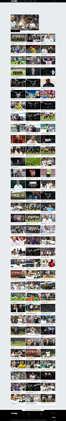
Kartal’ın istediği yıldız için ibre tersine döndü (32, 122)
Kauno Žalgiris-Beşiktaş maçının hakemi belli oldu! (31, 201)
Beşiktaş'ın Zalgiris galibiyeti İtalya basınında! (32, 370)
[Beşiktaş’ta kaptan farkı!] (48, 60)
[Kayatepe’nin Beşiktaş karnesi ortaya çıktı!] (48, 173)
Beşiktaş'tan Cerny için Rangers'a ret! (32, 335)
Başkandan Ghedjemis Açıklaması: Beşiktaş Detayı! (32, 99)
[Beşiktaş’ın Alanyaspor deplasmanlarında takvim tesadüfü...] (18, 195)
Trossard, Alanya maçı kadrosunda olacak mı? (17, 325)
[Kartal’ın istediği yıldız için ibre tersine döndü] (33, 117)
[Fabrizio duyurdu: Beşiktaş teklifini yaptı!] (33, 105)
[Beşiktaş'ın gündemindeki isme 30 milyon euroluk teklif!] (33, 387)
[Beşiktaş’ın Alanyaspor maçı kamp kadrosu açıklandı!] (18, 162)
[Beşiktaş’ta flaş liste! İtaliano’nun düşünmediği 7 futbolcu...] (33, 150)
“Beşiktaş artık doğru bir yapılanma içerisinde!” (32, 347)
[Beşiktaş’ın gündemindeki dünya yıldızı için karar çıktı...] (48, 105)
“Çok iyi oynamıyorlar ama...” (46, 245)
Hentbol (35, 1)
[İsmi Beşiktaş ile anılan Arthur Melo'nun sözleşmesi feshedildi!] (18, 364)
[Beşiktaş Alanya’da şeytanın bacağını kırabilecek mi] (18, 38)
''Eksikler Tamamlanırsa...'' (45, 391)
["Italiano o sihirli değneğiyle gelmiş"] (18, 330)
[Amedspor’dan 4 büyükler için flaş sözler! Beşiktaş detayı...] (18, 252)
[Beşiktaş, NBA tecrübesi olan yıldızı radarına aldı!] (33, 173)
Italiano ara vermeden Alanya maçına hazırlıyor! (32, 325)
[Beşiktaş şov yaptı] (33, 207)
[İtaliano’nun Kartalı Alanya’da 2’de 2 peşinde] (33, 218)
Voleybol (30, 1)
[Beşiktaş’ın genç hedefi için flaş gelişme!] (18, 83)
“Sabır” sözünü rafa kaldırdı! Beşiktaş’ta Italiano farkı (48, 43)
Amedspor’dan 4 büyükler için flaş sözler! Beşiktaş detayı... (17, 257)
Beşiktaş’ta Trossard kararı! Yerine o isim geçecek (32, 268)
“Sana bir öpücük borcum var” (16, 234)
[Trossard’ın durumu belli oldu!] (33, 162)
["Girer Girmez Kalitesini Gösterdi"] (48, 274)
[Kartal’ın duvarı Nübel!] (18, 49)
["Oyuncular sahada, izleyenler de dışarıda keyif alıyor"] (48, 297)
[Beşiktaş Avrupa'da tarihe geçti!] (18, 285)
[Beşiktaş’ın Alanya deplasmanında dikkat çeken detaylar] (18, 71)
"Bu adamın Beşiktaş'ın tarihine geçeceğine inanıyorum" (31, 358)
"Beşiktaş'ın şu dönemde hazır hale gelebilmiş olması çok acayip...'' (32, 280)
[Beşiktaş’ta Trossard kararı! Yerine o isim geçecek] (33, 263)
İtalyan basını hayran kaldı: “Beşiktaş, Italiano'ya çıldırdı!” (17, 280)
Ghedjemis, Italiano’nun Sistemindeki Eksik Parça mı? (17, 111)
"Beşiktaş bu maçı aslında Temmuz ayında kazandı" (17, 302)
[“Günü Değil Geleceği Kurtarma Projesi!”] (48, 342)
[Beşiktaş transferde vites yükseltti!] (33, 49)
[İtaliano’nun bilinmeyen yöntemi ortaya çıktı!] (18, 240)
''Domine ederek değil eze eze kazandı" (47, 290)
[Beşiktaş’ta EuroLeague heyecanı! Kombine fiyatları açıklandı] (33, 184)
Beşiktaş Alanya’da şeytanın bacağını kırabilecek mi (17, 43)
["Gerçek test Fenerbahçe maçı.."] (18, 139)
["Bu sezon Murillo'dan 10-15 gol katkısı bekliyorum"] (33, 285)
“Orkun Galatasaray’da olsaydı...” (17, 211)
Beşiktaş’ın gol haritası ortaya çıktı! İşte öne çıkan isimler (33, 235)
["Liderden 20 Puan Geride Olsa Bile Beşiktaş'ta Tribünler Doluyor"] (48, 308)
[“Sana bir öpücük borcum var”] (18, 229)
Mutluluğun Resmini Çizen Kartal (46, 403)
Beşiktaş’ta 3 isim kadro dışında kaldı (47, 155)
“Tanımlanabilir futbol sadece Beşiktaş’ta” (16, 66)
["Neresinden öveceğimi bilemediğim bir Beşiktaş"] (48, 364)
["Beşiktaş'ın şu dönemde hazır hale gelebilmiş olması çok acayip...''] (33, 274)
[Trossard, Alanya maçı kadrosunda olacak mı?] (18, 319)
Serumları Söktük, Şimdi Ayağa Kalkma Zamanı (18, 347)
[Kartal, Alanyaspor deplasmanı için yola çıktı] (18, 150)
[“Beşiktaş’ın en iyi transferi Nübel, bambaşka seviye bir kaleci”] (18, 387)
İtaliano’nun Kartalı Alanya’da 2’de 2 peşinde (32, 223)
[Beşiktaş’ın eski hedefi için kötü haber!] (33, 83)
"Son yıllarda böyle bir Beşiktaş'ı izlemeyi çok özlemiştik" (16, 358)
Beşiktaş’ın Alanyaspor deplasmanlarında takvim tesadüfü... (17, 201)
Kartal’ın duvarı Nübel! (15, 54)
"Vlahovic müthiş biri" (14, 380)
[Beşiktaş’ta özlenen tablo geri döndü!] (18, 263)
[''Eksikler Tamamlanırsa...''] (48, 387)
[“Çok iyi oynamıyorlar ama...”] (48, 240)
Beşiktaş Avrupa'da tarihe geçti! (16, 290)
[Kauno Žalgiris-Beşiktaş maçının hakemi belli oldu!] (33, 195)
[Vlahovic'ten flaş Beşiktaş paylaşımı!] (33, 375)
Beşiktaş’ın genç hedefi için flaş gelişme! (16, 88)
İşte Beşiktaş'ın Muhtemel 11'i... (46, 76)
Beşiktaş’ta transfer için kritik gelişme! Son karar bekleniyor (32, 43)
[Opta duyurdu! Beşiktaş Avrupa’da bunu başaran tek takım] (48, 252)
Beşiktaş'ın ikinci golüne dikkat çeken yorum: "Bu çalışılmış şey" (47, 358)
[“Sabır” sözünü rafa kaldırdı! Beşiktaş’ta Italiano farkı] (48, 38)
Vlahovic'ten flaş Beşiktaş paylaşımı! (32, 380)
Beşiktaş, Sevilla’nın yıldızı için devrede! (18, 99)
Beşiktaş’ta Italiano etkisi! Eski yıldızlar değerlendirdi (47, 223)
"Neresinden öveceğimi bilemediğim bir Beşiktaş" (47, 370)
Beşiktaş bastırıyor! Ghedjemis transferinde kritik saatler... (46, 144)
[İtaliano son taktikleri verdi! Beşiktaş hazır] (18, 173)
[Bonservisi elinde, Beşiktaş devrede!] (18, 218)
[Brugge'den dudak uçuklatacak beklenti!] (48, 83)
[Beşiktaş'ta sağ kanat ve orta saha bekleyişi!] (48, 330)
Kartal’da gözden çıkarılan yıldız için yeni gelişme (32, 257)
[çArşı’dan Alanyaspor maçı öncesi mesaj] (33, 60)
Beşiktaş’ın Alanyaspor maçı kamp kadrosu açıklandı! (17, 167)
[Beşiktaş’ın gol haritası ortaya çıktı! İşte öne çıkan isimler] (33, 229)
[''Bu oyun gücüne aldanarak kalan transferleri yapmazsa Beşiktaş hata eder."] (18, 308)
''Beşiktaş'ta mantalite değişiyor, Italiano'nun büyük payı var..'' (31, 403)
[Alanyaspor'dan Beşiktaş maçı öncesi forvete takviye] (33, 297)
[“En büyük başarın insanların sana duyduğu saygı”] (48, 49)
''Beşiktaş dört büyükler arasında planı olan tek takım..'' (17, 403)
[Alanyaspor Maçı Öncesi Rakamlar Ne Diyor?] (48, 162)
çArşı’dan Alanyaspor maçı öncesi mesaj (32, 66)
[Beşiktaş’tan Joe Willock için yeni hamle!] (48, 229)
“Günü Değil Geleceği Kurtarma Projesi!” (46, 347)
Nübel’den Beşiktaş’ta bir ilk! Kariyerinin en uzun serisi (32, 246)
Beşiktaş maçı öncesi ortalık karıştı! (47, 121)
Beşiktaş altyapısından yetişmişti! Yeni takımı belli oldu (47, 201)
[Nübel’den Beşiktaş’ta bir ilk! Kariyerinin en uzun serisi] (33, 240)
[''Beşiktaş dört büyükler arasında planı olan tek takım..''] (18, 398)
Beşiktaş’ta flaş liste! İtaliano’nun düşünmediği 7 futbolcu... (32, 156)
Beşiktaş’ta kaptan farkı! (45, 65)
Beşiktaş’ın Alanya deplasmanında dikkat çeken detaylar (17, 77)
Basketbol (25, 1)
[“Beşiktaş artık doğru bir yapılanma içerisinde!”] (33, 342)
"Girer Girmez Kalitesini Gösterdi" (46, 279)
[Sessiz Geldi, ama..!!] (18, 128)
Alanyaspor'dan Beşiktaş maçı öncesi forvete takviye (32, 302)
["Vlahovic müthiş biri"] (18, 375)
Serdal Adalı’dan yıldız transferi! (31, 76)
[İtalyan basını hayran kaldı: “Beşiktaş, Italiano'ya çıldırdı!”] (18, 274)
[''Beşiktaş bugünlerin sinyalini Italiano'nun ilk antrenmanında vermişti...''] (33, 308)
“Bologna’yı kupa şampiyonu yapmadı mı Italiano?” (17, 189)
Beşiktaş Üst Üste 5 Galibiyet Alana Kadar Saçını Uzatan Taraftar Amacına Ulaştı (47, 325)
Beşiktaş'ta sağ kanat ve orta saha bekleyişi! (47, 336)
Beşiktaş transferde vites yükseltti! (32, 54)
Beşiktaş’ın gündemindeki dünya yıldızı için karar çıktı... (47, 111)
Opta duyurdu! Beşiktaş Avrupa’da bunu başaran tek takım (47, 257)
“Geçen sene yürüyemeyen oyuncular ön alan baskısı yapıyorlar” (47, 133)
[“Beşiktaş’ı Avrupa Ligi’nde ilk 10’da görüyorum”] (48, 184)
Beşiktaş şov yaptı (29, 211)
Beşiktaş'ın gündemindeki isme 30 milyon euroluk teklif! (32, 392)
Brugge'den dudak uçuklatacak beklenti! (46, 88)
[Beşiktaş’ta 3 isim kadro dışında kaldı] (48, 150)
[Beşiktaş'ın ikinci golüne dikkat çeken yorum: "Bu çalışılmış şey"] (48, 353)
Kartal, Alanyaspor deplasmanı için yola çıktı (17, 156)
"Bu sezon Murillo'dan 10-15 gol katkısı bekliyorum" (32, 291)
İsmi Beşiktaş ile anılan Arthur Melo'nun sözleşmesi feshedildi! (17, 370)
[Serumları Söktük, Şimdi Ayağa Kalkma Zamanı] (18, 342)
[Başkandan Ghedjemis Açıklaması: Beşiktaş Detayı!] (33, 94)
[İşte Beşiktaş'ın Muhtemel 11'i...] (48, 71)
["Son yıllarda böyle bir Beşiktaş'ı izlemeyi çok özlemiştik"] (18, 353)
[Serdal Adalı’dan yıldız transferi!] (33, 71)
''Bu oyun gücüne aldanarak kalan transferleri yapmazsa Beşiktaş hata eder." (17, 313)
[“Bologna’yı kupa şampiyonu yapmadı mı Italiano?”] (18, 184)
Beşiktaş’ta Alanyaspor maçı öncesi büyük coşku (32, 133)
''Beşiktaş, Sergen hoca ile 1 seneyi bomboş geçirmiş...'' (47, 381)
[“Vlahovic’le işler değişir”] (18, 117)
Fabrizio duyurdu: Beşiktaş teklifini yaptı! (32, 111)
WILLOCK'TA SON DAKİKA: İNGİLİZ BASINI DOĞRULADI (47, 99)
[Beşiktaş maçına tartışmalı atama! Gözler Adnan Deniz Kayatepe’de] (48, 207)
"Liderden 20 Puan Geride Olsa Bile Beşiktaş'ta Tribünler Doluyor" (47, 313)
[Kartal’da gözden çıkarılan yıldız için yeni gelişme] (33, 252)
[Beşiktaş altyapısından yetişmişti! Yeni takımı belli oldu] (48, 195)
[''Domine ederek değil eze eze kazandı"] (48, 285)
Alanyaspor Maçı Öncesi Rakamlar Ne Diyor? (47, 167)
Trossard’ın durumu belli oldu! (31, 166)
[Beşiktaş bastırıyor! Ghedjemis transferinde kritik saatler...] (48, 139)
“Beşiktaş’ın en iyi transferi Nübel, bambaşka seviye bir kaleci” (16, 392)
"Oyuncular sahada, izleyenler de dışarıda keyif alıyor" (46, 302)
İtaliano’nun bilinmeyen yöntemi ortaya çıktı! (18, 246)
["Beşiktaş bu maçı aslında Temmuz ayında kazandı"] (18, 297)
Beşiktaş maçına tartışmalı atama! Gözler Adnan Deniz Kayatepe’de (47, 212)
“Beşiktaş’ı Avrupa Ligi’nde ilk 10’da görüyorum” (47, 189)
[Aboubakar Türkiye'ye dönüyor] (48, 263)
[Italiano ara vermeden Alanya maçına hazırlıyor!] (33, 319)
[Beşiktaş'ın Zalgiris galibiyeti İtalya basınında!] (33, 364)
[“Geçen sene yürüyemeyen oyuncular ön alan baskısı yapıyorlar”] (48, 128)
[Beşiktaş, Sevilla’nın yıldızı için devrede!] (18, 94)
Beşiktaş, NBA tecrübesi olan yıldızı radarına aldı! (32, 178)
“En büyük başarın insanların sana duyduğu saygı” (47, 54)
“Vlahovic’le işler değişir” (15, 121)
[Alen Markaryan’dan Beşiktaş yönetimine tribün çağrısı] (33, 139)
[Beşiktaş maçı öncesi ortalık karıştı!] (48, 117)
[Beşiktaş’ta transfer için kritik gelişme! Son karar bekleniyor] (33, 38)
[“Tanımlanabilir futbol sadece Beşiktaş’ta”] (18, 60)
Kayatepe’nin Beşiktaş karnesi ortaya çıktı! (47, 178)
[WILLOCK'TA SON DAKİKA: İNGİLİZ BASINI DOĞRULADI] (48, 94)
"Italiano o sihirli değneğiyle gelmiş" (17, 335)
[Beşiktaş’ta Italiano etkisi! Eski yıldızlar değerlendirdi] (48, 218)
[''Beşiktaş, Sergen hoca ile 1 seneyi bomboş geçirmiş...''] (48, 375)
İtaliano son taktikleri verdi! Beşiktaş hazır (17, 178)
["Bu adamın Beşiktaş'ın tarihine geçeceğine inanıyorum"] (33, 353)
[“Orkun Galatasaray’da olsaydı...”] (18, 207)
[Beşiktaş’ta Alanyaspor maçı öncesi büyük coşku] (33, 128)
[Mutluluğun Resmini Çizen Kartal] (48, 398)
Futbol (21, 1)
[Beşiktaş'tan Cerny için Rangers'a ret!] (33, 330)
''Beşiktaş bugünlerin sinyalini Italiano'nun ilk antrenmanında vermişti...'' (31, 313)
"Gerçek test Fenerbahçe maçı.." (16, 144)
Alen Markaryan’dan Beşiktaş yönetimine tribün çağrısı (31, 144)
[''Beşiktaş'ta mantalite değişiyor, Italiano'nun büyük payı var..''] (33, 398)
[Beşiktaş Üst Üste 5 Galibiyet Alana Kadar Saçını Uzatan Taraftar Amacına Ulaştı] (48, 319)
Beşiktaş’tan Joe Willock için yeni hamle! (46, 235)
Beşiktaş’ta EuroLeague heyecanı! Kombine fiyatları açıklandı (32, 189)
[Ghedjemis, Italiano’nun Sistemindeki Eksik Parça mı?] (18, 105)
